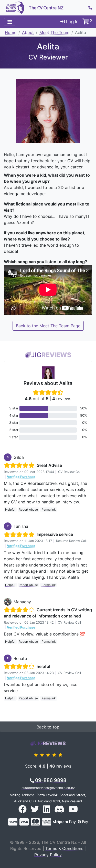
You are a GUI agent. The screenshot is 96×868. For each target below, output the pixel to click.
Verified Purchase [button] (21, 477)
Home (10, 32)
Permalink (48, 509)
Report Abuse (28, 509)
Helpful (10, 509)
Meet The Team (54, 32)
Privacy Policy (48, 854)
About (28, 32)
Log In (72, 21)
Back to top (48, 726)
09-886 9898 (50, 780)
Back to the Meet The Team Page (48, 325)
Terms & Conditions (64, 848)
